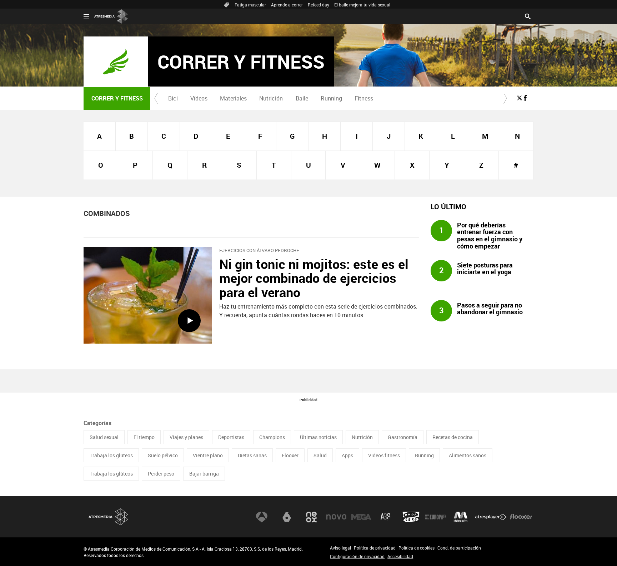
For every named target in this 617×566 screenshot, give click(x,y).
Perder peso (161, 473)
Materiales (233, 98)
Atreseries (386, 517)
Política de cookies (416, 548)
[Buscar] (527, 15)
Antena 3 (261, 517)
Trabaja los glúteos (111, 455)
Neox (311, 517)
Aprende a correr (287, 5)
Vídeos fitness (384, 455)
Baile (302, 98)
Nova (336, 517)
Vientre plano (208, 455)
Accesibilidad (400, 556)
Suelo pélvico (163, 455)
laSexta (286, 517)
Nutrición (271, 98)
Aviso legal (340, 548)
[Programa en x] (519, 98)
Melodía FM (460, 517)
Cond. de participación (459, 548)
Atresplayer (491, 517)
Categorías (97, 423)
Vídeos (198, 98)
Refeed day (318, 5)
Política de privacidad (375, 548)
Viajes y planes (186, 437)
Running (331, 98)
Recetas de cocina (452, 437)
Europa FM (435, 517)
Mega (361, 517)
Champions (272, 437)
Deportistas (231, 437)
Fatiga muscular (250, 5)
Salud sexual (104, 437)
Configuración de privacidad (357, 556)
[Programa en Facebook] (525, 98)
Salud (320, 455)
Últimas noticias (318, 437)
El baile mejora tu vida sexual (362, 5)
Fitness (364, 98)
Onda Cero (411, 517)
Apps (347, 455)
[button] (156, 98)
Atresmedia (109, 516)
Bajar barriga (204, 473)
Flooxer (290, 455)
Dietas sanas (252, 455)
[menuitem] (173, 98)
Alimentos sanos (467, 455)
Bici (173, 98)
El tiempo (144, 437)
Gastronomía (402, 437)
